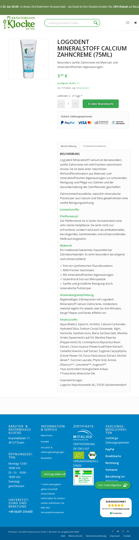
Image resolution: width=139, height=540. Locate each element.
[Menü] (128, 22)
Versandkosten (82, 88)
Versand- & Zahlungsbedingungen (52, 449)
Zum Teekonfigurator (110, 485)
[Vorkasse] (101, 123)
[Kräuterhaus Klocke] (19, 22)
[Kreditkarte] (84, 123)
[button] (116, 507)
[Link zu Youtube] (117, 531)
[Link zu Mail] (128, 531)
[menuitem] (128, 22)
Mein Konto (47, 435)
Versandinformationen (52, 512)
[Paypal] (67, 123)
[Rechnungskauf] (118, 123)
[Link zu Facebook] (112, 531)
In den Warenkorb (100, 104)
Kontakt (45, 441)
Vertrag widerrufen (56, 474)
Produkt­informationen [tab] (94, 146)
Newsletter (46, 458)
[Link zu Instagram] (122, 531)
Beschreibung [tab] (68, 146)
